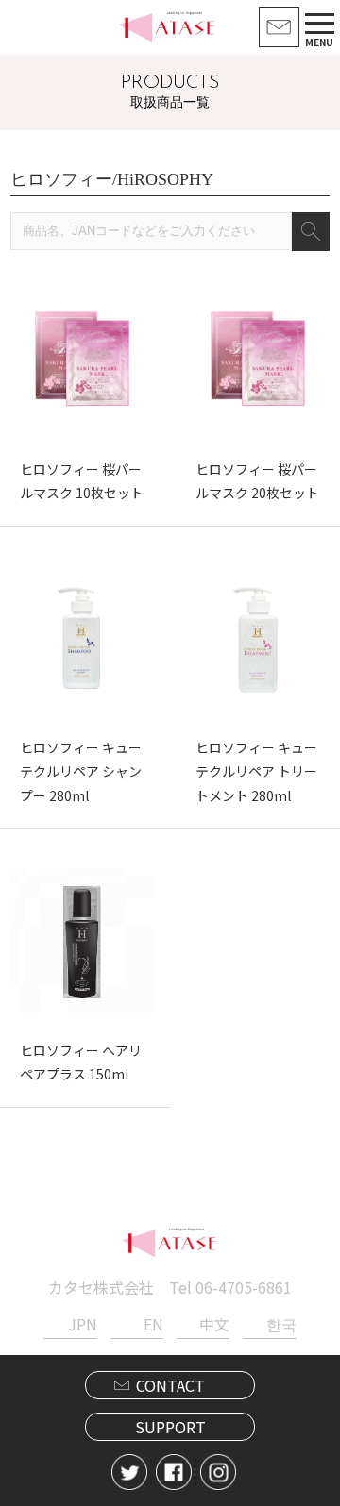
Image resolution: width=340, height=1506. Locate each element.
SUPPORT (170, 1426)
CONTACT (170, 1385)
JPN (82, 1324)
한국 (281, 1324)
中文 (214, 1324)
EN (153, 1324)
